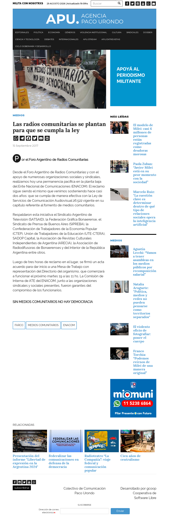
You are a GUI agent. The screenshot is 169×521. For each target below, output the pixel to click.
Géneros (70, 32)
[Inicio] (84, 19)
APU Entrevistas (110, 39)
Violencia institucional (93, 32)
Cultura (116, 32)
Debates (49, 39)
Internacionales (68, 39)
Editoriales (22, 32)
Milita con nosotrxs (28, 3)
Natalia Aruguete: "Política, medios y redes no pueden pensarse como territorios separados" (141, 300)
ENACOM (69, 325)
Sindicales (132, 32)
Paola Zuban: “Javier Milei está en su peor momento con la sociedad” (144, 173)
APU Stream (90, 39)
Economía (54, 32)
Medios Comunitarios (43, 325)
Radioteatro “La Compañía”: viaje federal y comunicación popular (97, 463)
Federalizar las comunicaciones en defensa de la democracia (64, 461)
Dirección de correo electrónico (49, 511)
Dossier (147, 32)
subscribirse (21, 487)
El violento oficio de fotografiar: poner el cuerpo (142, 334)
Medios (19, 115)
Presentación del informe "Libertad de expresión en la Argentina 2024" (29, 461)
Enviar (120, 511)
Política (38, 32)
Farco (19, 325)
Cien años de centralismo (130, 458)
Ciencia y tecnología (27, 39)
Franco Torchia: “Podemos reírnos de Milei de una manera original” (143, 362)
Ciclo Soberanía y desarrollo (33, 46)
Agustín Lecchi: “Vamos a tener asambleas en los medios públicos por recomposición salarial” (144, 262)
